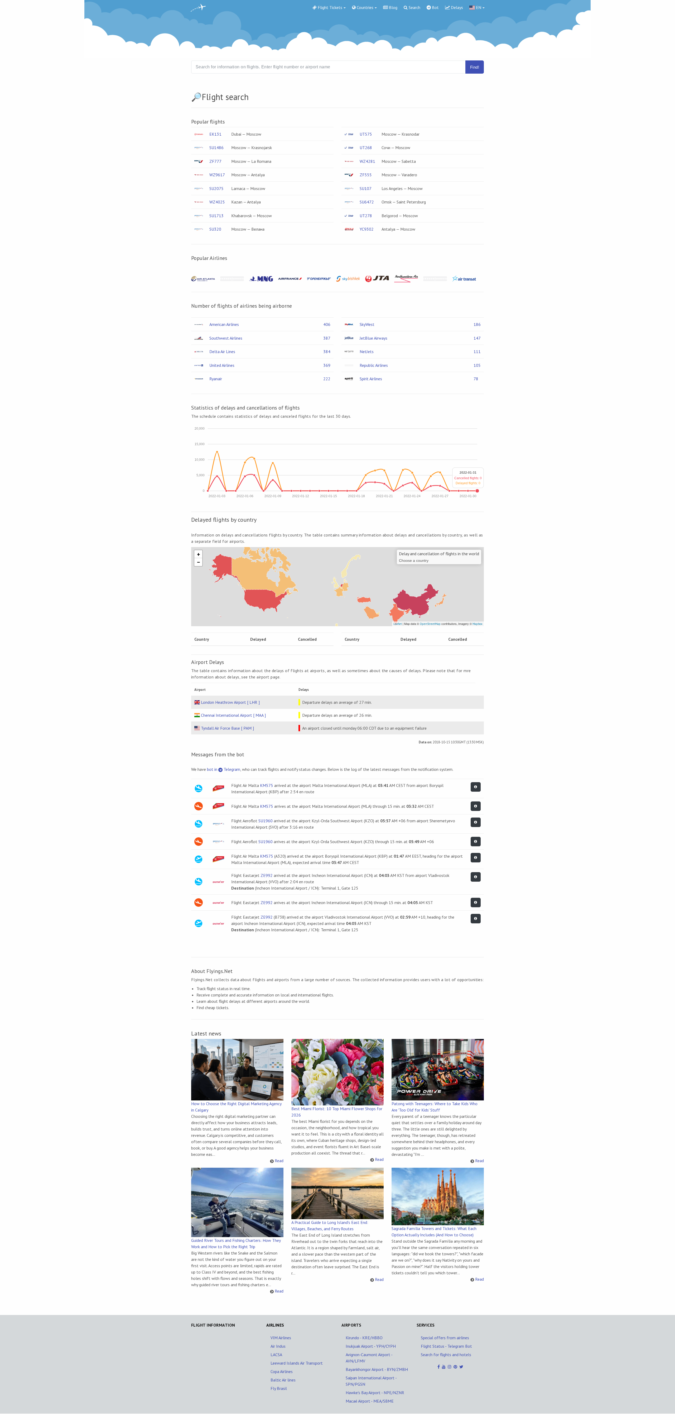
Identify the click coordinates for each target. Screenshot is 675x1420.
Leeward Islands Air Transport (297, 1363)
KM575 (266, 785)
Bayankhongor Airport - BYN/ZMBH (377, 1369)
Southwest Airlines (225, 338)
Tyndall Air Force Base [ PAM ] (227, 728)
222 (326, 378)
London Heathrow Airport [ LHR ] (230, 702)
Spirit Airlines (371, 378)
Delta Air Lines (222, 351)
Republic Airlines (374, 365)
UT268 (366, 147)
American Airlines (224, 324)
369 (326, 365)
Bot (435, 7)
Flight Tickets (329, 7)
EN (478, 7)
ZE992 (267, 875)
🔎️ (196, 96)
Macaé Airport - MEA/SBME (370, 1401)
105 (477, 365)
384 (326, 351)
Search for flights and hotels (446, 1354)
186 (477, 324)
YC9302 (367, 229)
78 (476, 378)
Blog (392, 7)
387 (326, 338)
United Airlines (221, 365)
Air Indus (278, 1346)
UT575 (366, 134)
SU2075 (216, 188)
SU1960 (265, 820)
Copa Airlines (282, 1371)
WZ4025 (217, 202)
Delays (456, 7)
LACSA (276, 1354)
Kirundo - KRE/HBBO (364, 1337)
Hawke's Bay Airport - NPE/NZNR (375, 1392)
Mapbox (477, 624)
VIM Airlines (281, 1337)
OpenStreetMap (430, 624)
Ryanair (215, 378)
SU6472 (367, 202)
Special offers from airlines (445, 1337)
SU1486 (216, 147)
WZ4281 (367, 161)
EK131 (215, 134)
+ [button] (198, 554)
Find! (474, 67)
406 (326, 324)
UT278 (366, 215)
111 (477, 351)
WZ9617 (217, 174)
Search (414, 7)
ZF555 (366, 174)
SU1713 (216, 215)
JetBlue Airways (373, 338)
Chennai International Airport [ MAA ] (233, 715)
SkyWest (367, 324)
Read (279, 1160)
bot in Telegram (223, 769)
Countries (364, 7)
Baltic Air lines (283, 1380)
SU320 (215, 229)
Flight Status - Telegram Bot (446, 1346)
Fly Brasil (279, 1388)
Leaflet (397, 624)
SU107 (366, 188)
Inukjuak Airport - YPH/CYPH (371, 1346)
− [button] (198, 562)
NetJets (367, 351)
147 (477, 338)
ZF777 (215, 161)
